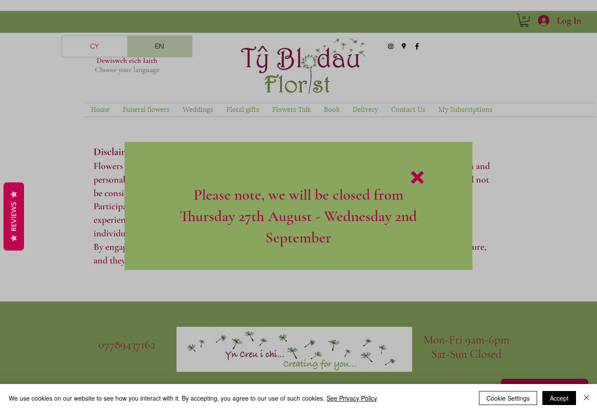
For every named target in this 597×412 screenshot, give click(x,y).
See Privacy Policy (351, 398)
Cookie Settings (508, 398)
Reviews (14, 216)
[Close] (586, 398)
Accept (559, 398)
